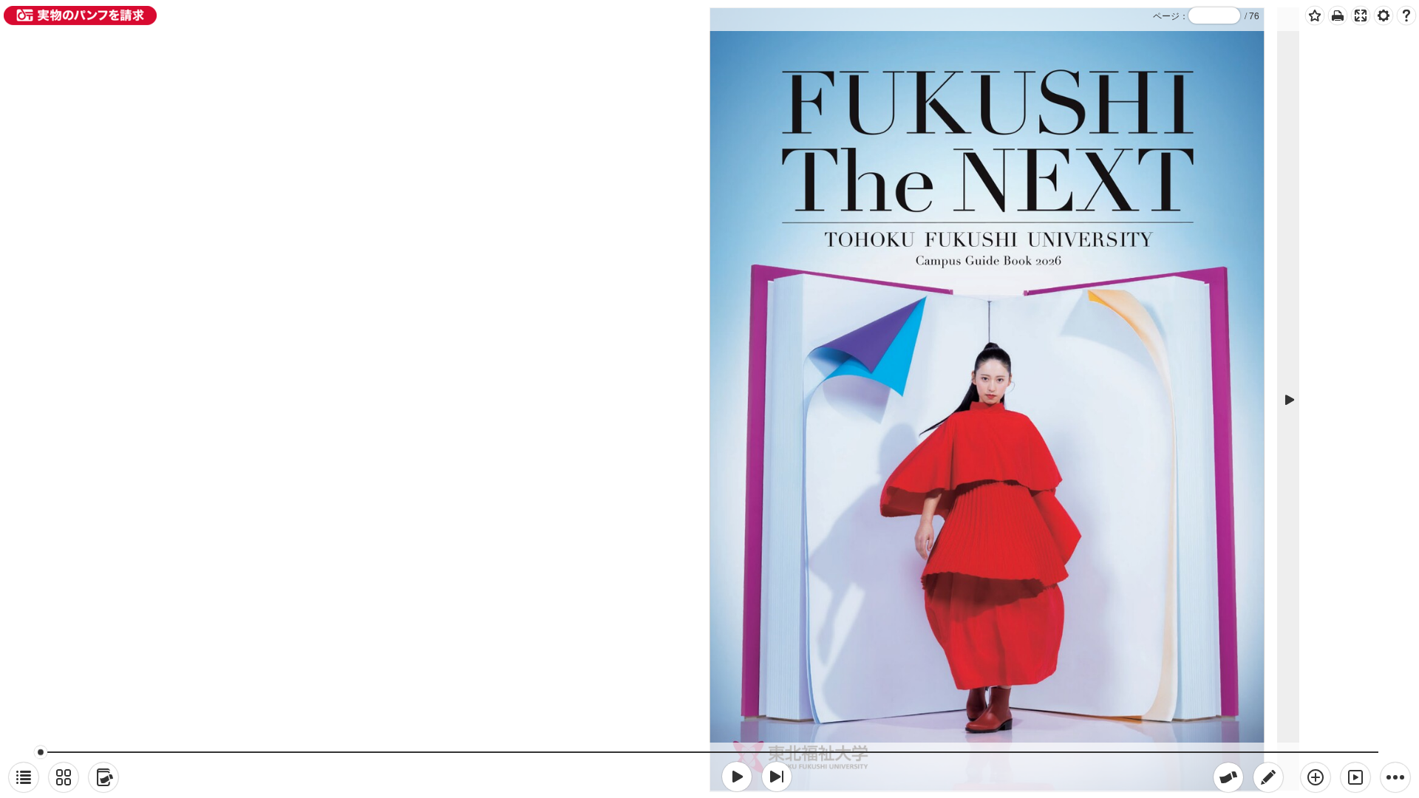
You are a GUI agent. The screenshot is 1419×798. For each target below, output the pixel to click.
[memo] (1268, 777)
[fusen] (1228, 777)
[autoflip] (1355, 777)
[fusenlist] (103, 777)
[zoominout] (1315, 777)
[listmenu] (23, 777)
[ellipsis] (1395, 777)
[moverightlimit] (776, 776)
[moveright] (737, 776)
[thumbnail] (63, 777)
